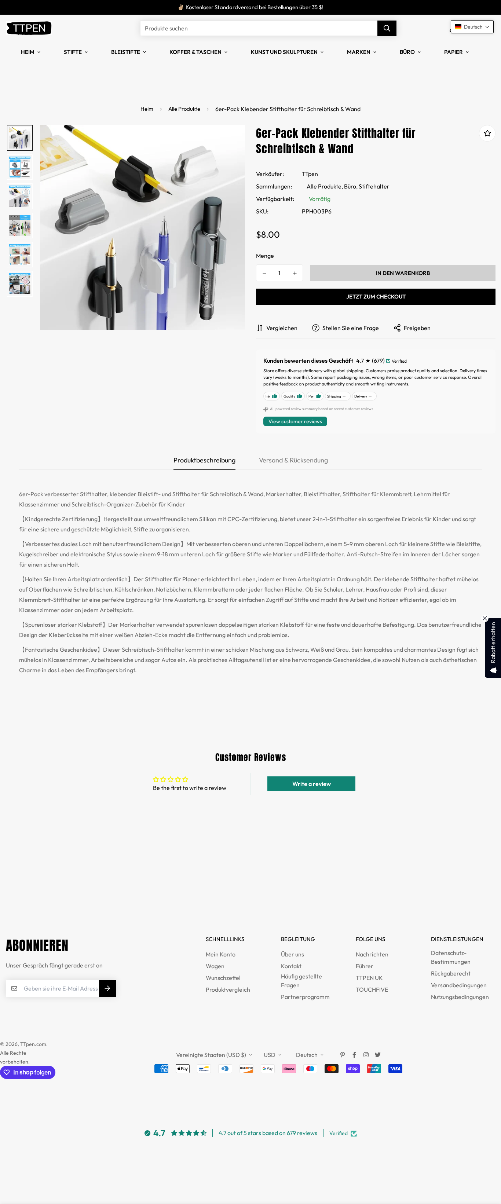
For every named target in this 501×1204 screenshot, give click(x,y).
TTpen (310, 174)
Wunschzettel (223, 977)
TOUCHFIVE (372, 989)
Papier (453, 51)
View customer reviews (295, 421)
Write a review (311, 783)
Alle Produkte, (325, 186)
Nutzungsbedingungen (460, 996)
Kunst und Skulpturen (284, 51)
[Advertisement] (133, 887)
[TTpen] (29, 28)
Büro (407, 51)
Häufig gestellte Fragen (301, 981)
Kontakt (291, 966)
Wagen (215, 966)
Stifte (73, 51)
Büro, (351, 186)
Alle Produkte (184, 108)
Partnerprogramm (305, 996)
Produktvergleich (228, 989)
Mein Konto (220, 954)
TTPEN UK (369, 977)
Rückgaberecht (451, 973)
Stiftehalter (374, 186)
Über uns (292, 954)
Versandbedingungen (459, 985)
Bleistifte (125, 51)
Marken (358, 51)
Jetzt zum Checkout (376, 296)
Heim (27, 51)
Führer (364, 966)
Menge (265, 255)
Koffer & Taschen (195, 51)
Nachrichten (372, 954)
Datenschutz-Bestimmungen (451, 957)
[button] (472, 27)
